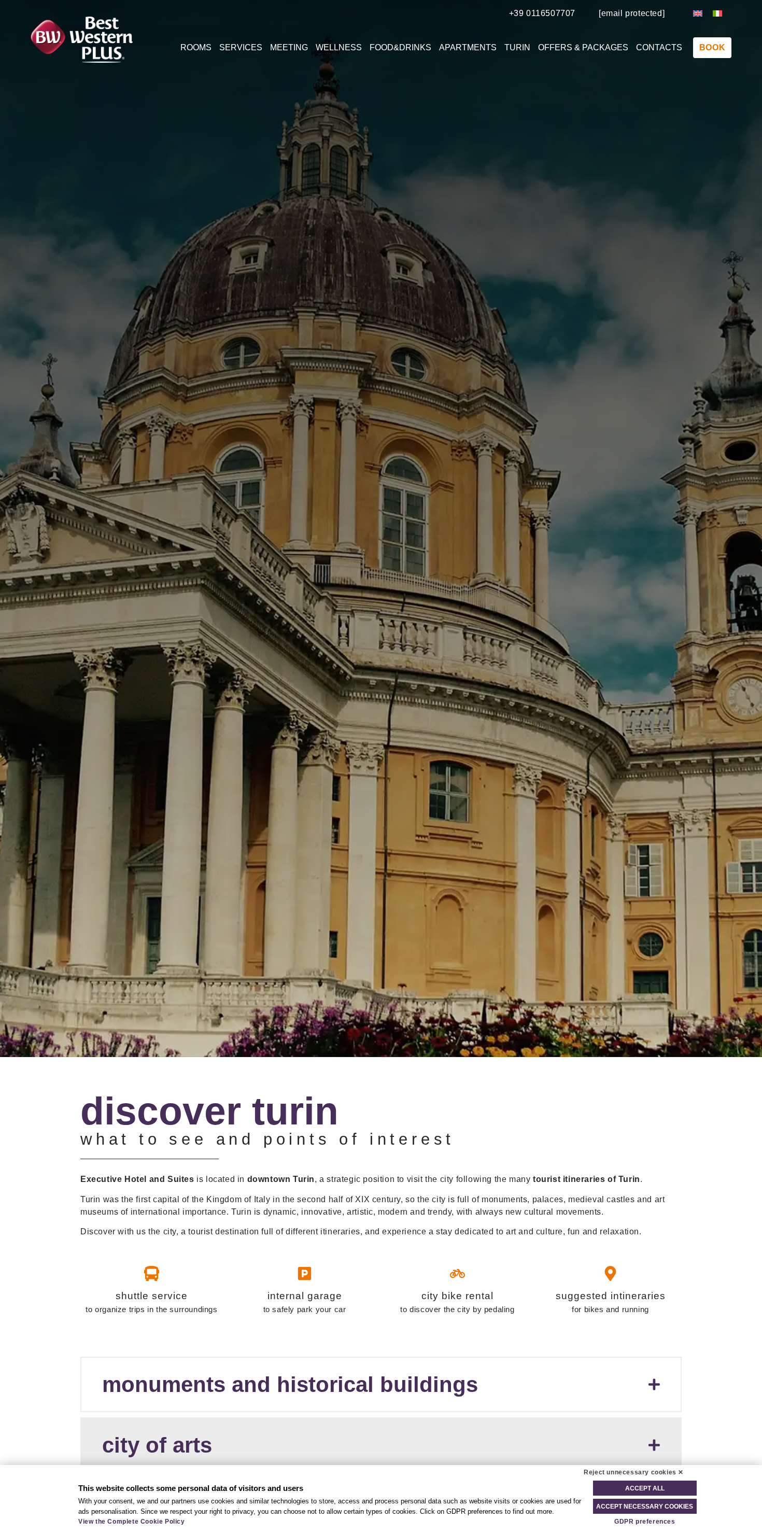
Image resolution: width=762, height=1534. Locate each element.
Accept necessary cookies (644, 1506)
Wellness (339, 47)
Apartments (468, 47)
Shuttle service (152, 1295)
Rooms (195, 47)
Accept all (645, 1488)
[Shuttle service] (151, 1273)
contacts (659, 47)
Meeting (289, 47)
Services (240, 47)
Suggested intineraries (611, 1295)
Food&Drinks (400, 47)
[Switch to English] (698, 13)
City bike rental (457, 1295)
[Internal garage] (304, 1273)
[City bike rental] (457, 1273)
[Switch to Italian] (717, 13)
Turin (517, 47)
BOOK (712, 47)
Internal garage (304, 1295)
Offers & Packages (583, 47)
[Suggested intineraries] (610, 1273)
